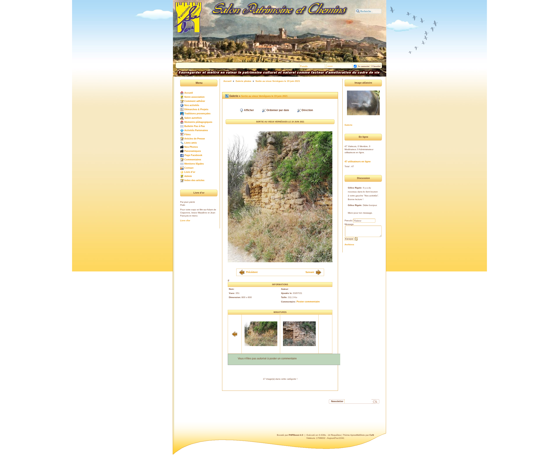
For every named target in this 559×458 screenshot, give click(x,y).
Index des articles (194, 180)
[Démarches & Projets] (182, 109)
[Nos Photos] (182, 147)
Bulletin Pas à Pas (194, 126)
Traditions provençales (197, 113)
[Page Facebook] (182, 155)
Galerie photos (243, 81)
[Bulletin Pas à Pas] (182, 126)
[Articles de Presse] (182, 138)
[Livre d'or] (182, 172)
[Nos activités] (182, 105)
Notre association (194, 97)
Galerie (348, 125)
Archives (349, 244)
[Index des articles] (182, 180)
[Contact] (182, 167)
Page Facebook (193, 155)
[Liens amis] (182, 142)
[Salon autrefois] (182, 118)
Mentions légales (194, 163)
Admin (188, 176)
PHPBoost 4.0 (296, 435)
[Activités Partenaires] (182, 130)
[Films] (182, 134)
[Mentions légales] (182, 163)
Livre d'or (189, 172)
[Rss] (227, 96)
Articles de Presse (194, 138)
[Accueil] (182, 92)
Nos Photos (191, 147)
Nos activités (191, 105)
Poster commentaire (308, 301)
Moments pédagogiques (198, 122)
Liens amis (190, 142)
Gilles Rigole (355, 188)
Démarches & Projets (196, 109)
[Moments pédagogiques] (182, 122)
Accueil (188, 92)
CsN (371, 435)
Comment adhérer (194, 101)
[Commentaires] (182, 159)
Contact (188, 167)
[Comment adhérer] (182, 101)
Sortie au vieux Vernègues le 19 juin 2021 (277, 81)
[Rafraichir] (356, 238)
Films (187, 134)
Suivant (309, 272)
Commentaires (192, 159)
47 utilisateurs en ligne (358, 161)
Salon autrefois (193, 118)
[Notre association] (182, 97)
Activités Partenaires (196, 130)
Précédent (252, 272)
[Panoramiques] (182, 151)
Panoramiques (192, 151)
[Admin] (182, 176)
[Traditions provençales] (182, 113)
